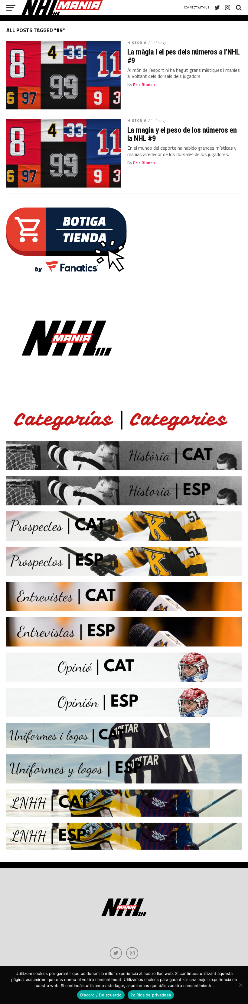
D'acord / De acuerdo (101, 994)
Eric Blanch (144, 84)
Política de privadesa (151, 994)
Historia (137, 120)
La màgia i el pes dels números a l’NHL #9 (183, 56)
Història (137, 42)
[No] (240, 985)
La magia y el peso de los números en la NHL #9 (182, 134)
